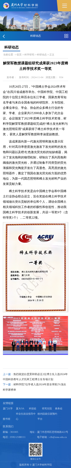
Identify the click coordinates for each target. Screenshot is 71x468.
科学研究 (29, 54)
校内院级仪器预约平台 (47, 416)
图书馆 (6, 419)
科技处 (32, 408)
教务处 (58, 408)
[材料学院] (21, 5)
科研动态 (42, 54)
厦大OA (20, 408)
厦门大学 (8, 408)
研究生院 (47, 408)
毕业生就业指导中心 (26, 416)
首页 (19, 54)
